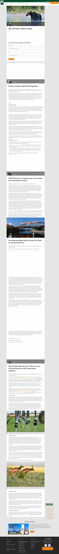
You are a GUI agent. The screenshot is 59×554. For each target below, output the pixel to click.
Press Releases (9, 541)
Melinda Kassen (17, 235)
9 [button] (30, 113)
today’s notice (28, 190)
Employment (33, 544)
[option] (26, 107)
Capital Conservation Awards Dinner (11, 549)
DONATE (54, 2)
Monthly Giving (21, 543)
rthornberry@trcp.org (33, 148)
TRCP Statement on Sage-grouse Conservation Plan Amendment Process (49, 511)
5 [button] (25, 113)
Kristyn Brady (17, 173)
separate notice (12, 210)
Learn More (32, 531)
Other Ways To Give (22, 550)
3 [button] (23, 113)
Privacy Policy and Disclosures (35, 541)
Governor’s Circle (21, 547)
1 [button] (20, 113)
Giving (23, 3)
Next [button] (43, 107)
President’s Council (22, 545)
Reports (8, 543)
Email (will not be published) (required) (13, 48)
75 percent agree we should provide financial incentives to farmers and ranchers (23, 378)
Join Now (48, 548)
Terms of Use (33, 543)
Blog (38, 1)
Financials (32, 546)
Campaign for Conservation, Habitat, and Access (23, 542)
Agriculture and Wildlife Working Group (25, 391)
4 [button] (24, 113)
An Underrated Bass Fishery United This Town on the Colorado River (49, 514)
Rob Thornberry (17, 81)
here (13, 154)
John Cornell (17, 361)
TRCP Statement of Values (11, 544)
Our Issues (6, 3)
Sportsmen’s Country (28, 135)
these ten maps (26, 514)
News (27, 3)
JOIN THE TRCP (47, 3)
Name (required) (11, 45)
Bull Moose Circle (21, 548)
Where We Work (12, 3)
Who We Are (19, 3)
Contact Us (42, 1)
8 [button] (29, 113)
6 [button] (26, 113)
